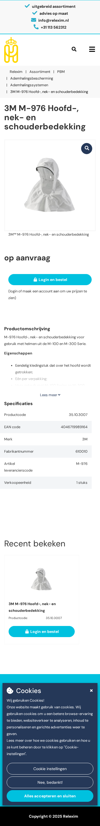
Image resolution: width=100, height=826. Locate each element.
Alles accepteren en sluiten (50, 795)
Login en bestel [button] (52, 279)
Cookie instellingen (50, 768)
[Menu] (92, 49)
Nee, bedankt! (50, 782)
